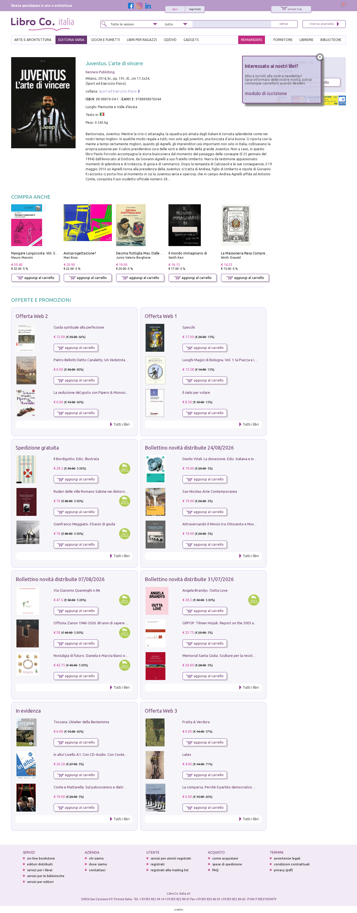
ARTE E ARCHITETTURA (32, 40)
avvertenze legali (287, 858)
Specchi (188, 327)
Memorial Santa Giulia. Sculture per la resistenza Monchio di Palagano (238, 655)
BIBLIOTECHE (330, 40)
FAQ (215, 870)
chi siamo (96, 858)
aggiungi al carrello (38, 278)
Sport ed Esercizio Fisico (118, 91)
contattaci (97, 870)
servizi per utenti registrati (171, 858)
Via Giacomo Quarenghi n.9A (77, 590)
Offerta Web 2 (32, 316)
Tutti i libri (122, 424)
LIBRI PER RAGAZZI (142, 40)
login (175, 9)
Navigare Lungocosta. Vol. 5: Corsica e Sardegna (48, 253)
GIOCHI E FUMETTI (105, 40)
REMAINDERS (251, 40)
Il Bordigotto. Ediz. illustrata (76, 459)
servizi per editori (40, 881)
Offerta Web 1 (161, 316)
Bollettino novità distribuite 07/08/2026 (60, 579)
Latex (186, 754)
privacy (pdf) (283, 870)
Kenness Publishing (100, 72)
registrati (195, 9)
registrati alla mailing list (170, 870)
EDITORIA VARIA (71, 40)
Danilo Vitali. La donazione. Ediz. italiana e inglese (222, 459)
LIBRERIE (306, 40)
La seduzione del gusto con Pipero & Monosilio (91, 392)
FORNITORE (283, 40)
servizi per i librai (39, 870)
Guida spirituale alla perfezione (79, 327)
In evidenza (28, 710)
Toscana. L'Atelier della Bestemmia (81, 722)
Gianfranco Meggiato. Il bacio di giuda (84, 524)
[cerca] (283, 24)
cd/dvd (170, 40)
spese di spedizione (227, 864)
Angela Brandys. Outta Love (205, 590)
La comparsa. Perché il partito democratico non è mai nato (229, 787)
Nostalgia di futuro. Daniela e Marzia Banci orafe (93, 655)
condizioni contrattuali (292, 864)
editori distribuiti (40, 864)
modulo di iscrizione (266, 93)
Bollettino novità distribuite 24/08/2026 (189, 447)
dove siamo (98, 864)
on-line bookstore (41, 858)
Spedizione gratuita (37, 447)
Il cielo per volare (196, 392)
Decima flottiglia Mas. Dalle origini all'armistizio (154, 253)
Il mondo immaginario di (187, 253)
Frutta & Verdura (196, 722)
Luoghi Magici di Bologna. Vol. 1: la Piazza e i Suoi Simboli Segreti (235, 360)
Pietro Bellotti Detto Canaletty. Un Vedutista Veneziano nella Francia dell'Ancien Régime (124, 360)
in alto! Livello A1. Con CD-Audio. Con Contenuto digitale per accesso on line (115, 754)
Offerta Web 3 (161, 710)
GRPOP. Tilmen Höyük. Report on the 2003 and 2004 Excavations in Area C (242, 623)
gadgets (191, 40)
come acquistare (225, 858)
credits (178, 909)
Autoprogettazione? (80, 253)
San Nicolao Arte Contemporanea (209, 491)
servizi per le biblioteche (45, 876)
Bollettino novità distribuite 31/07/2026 (189, 579)
